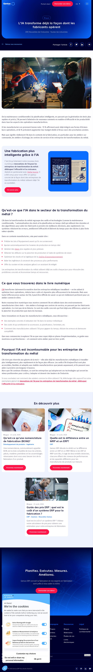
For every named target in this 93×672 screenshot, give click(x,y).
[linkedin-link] (85, 668)
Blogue (66, 629)
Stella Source (32, 172)
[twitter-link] (81, 668)
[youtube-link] (90, 668)
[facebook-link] (76, 668)
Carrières (51, 632)
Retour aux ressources (13, 44)
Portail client (45, 4)
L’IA (3, 289)
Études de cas (69, 636)
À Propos (51, 629)
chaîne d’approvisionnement (51, 257)
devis (17, 249)
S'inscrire (87, 655)
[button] (78, 4)
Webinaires (68, 632)
